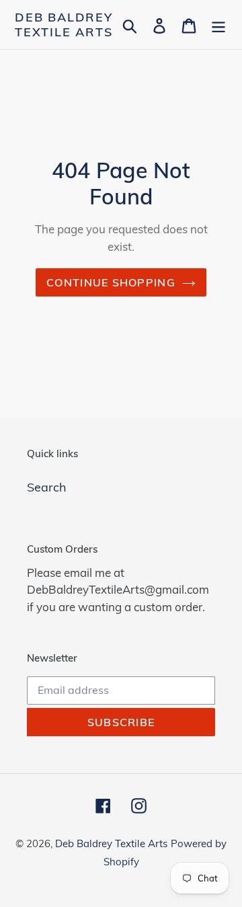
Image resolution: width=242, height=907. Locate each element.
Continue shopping (110, 282)
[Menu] (218, 24)
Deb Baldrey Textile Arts (64, 24)
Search (47, 487)
